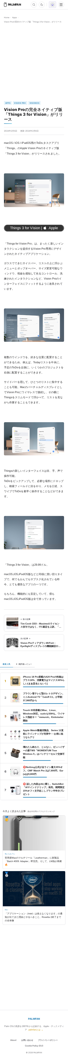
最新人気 (6, 664)
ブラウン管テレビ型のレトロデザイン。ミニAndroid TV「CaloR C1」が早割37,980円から (44, 697)
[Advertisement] (34, 62)
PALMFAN (34, 1018)
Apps (14, 17)
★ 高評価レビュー (24, 664)
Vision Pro (20, 103)
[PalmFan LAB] (52, 4)
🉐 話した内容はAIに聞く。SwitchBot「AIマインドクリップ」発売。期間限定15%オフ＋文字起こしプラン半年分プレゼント (44, 789)
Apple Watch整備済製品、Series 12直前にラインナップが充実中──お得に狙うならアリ (43, 734)
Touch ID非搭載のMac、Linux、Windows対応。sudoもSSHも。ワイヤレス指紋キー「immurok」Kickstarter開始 (44, 715)
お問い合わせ (27, 1040)
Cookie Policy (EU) (34, 1045)
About (13, 1040)
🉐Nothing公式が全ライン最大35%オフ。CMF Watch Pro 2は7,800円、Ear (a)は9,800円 (43, 770)
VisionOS (34, 103)
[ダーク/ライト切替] (42, 5)
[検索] (34, 5)
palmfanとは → (36, 1029)
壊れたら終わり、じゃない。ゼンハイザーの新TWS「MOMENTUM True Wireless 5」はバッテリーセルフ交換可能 (44, 752)
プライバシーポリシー (48, 1040)
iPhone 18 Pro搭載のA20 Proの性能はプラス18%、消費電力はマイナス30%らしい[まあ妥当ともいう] (44, 680)
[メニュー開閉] (61, 5)
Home (6, 17)
